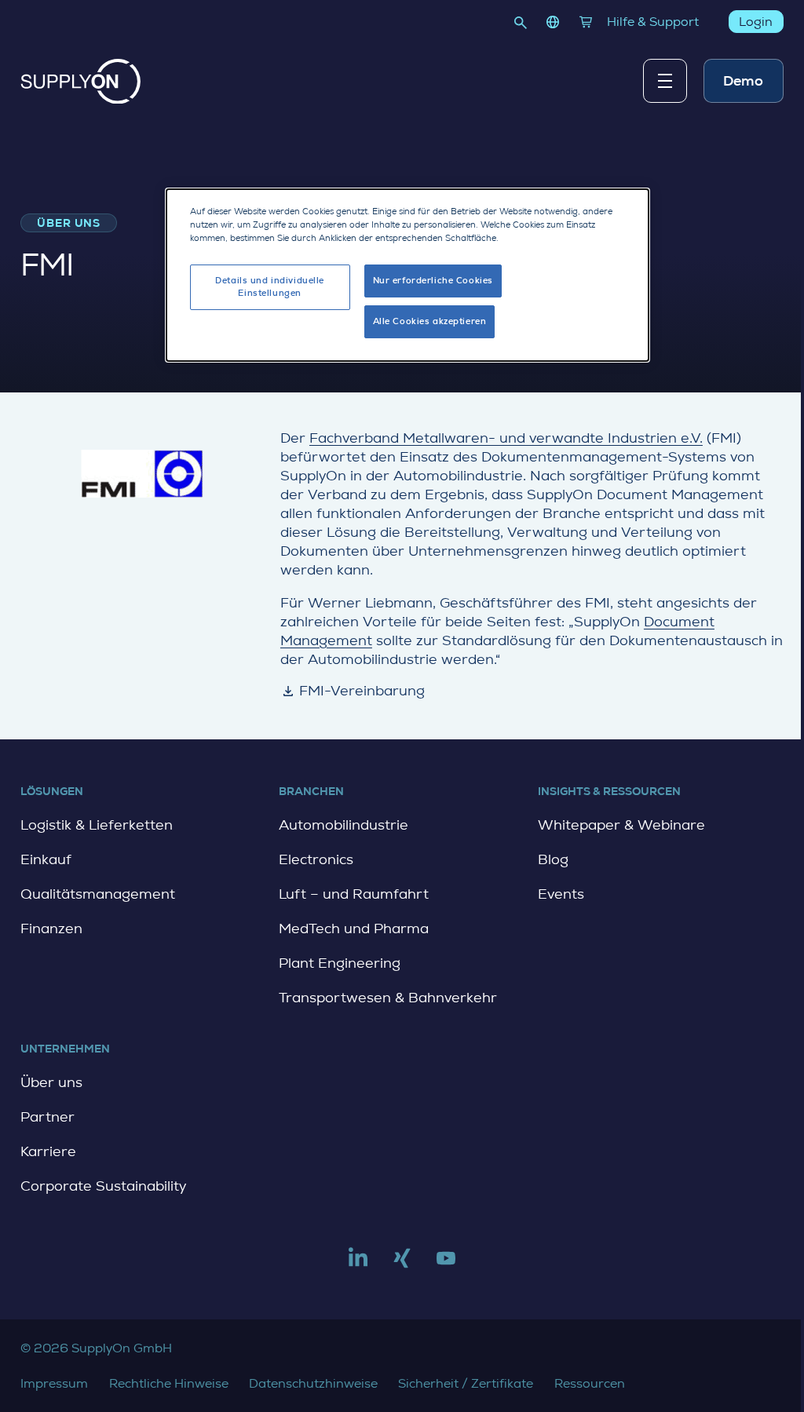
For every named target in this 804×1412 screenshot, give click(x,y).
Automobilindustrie (343, 825)
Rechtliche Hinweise (168, 1383)
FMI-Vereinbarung (353, 691)
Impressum (54, 1383)
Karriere (48, 1151)
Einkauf (45, 859)
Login (756, 21)
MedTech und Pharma (354, 928)
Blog (553, 859)
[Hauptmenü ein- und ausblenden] (665, 81)
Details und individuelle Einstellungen (269, 286)
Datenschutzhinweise (313, 1383)
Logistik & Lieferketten (96, 825)
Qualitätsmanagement (97, 894)
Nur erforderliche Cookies (433, 280)
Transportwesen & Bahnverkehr (388, 997)
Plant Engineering (339, 963)
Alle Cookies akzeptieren (430, 321)
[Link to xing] (402, 1264)
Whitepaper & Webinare (621, 825)
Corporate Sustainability (103, 1186)
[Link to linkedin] (358, 1264)
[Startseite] (80, 81)
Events (561, 894)
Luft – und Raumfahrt (354, 894)
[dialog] (407, 275)
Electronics (316, 859)
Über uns (51, 1082)
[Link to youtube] (446, 1264)
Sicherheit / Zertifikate (465, 1383)
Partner (47, 1117)
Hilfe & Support (653, 21)
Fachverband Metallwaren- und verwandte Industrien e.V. (506, 438)
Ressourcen (589, 1383)
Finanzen (51, 928)
